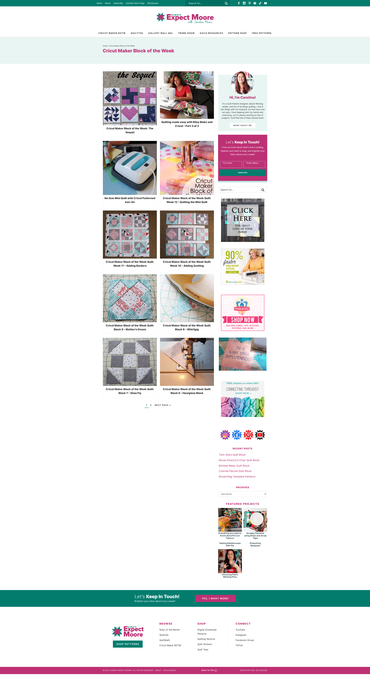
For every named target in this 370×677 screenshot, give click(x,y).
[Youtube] (265, 3)
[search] (226, 3)
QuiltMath (164, 640)
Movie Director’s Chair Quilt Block (239, 460)
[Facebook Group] (255, 3)
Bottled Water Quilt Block (234, 465)
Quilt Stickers (204, 644)
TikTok (239, 645)
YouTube (240, 629)
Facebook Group (245, 640)
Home (99, 3)
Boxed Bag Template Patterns (237, 476)
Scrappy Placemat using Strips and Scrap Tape (255, 535)
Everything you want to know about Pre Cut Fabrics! (230, 535)
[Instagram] (244, 3)
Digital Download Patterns (206, 631)
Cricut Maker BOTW (170, 645)
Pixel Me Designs (258, 670)
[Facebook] (239, 3)
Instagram (241, 634)
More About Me (242, 125)
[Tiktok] (260, 3)
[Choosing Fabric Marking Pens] (230, 572)
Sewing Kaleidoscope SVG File (230, 544)
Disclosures (152, 3)
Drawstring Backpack (255, 544)
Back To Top (207, 670)
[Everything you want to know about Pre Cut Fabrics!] (230, 530)
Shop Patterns (127, 644)
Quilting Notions (206, 638)
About (108, 3)
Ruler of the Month (169, 629)
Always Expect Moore (185, 18)
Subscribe (118, 3)
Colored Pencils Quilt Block (235, 471)
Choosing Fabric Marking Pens (230, 575)
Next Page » (163, 405)
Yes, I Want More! (215, 598)
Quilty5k (164, 634)
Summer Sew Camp (135, 3)
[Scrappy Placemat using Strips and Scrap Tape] (255, 530)
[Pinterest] (249, 3)
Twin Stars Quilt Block (232, 454)
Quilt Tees (202, 649)
